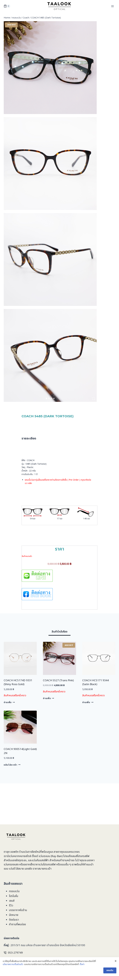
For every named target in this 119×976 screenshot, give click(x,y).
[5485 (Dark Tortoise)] (50, 67)
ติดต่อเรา (14, 920)
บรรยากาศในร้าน (18, 910)
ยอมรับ (109, 970)
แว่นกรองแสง (11, 865)
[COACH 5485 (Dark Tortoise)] (50, 163)
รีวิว (11, 906)
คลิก (30, 483)
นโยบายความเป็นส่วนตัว (13, 964)
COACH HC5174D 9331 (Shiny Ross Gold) (18, 682)
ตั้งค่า (82, 964)
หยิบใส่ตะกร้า (10, 764)
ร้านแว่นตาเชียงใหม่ (29, 852)
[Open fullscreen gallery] (93, 398)
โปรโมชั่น (13, 896)
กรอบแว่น (14, 891)
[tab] (46, 398)
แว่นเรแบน (44, 856)
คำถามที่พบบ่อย (17, 924)
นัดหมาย (13, 915)
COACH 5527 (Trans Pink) (58, 680)
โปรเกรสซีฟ (83, 856)
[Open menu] (112, 6)
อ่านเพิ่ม (8, 702)
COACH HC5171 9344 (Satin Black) (95, 682)
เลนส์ (11, 901)
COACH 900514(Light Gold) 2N (20, 751)
